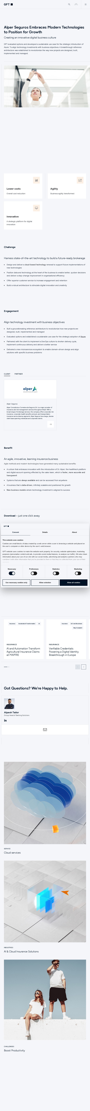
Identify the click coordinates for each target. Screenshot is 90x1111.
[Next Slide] (83, 666)
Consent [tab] (15, 532)
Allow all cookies (73, 582)
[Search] (69, 4)
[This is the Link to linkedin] (5, 720)
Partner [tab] (19, 374)
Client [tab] (7, 374)
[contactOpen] (45, 729)
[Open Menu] (85, 4)
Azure (83, 336)
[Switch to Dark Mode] (76, 4)
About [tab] (74, 532)
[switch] (34, 573)
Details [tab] (45, 532)
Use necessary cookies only (16, 582)
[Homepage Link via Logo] (8, 4)
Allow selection (45, 582)
